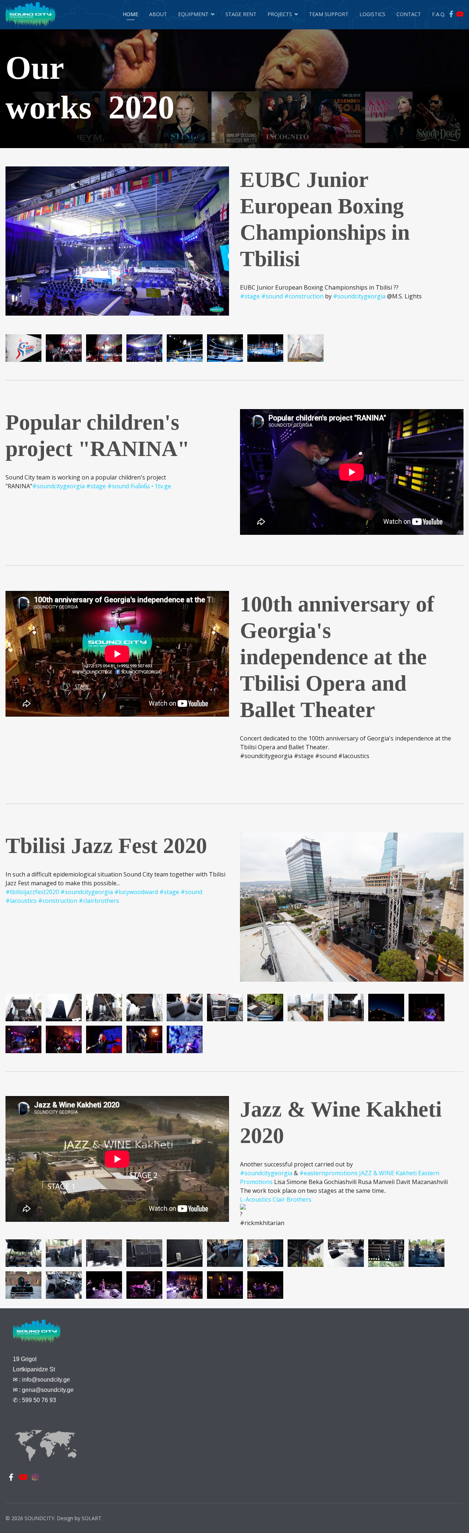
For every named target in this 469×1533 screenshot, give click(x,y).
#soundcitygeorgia (359, 296)
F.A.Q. (439, 14)
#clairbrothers (99, 901)
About (158, 14)
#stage (250, 296)
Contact (408, 14)
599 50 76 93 (39, 1400)
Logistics (372, 14)
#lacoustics (21, 901)
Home (130, 14)
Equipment (193, 14)
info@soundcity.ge (46, 1379)
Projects (279, 14)
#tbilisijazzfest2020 (32, 892)
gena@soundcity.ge (48, 1390)
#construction (304, 296)
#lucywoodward (136, 892)
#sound (272, 296)
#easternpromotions (328, 1173)
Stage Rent (240, 14)
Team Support (328, 14)
